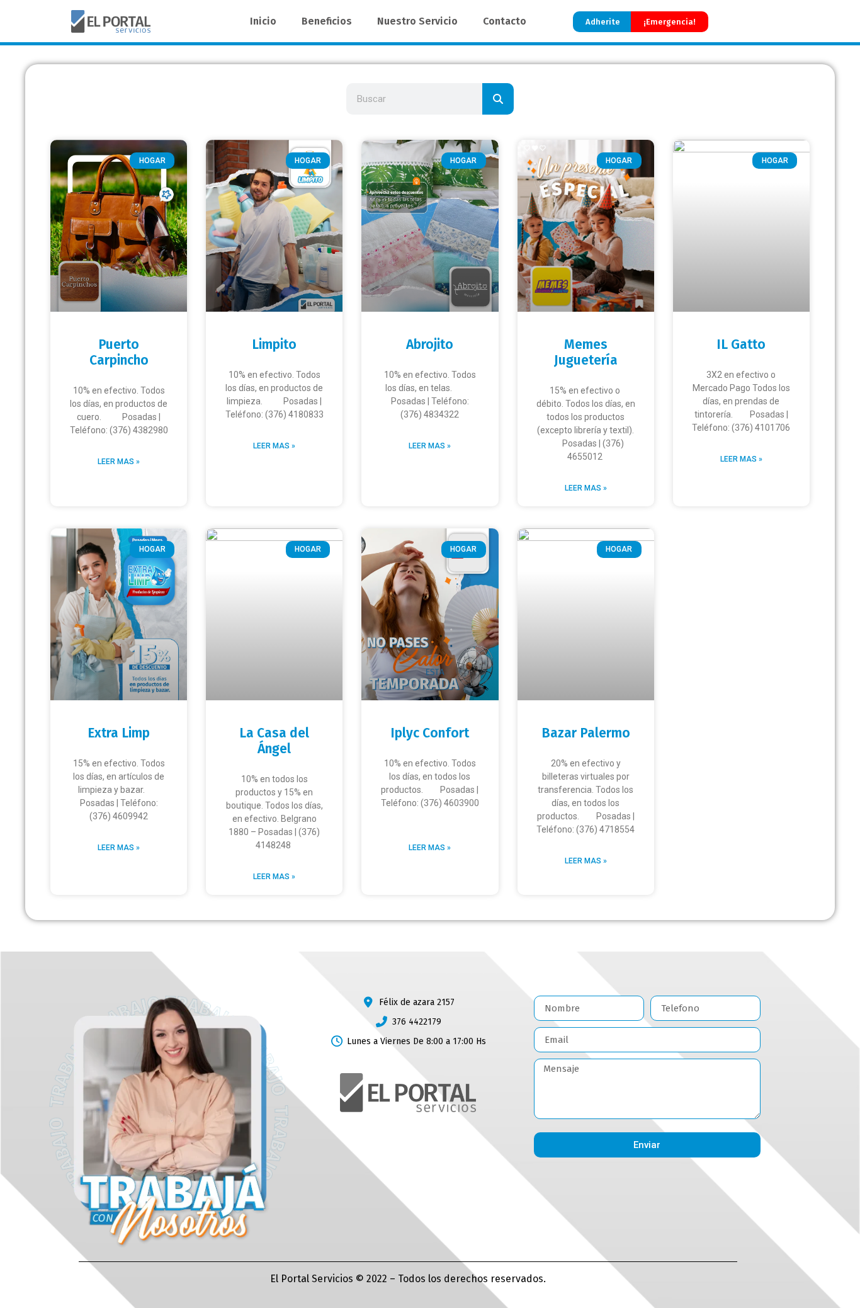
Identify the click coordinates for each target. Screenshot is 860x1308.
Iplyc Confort (429, 733)
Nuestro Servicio (417, 21)
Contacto (504, 21)
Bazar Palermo (585, 733)
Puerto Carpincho (119, 352)
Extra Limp (119, 733)
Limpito (274, 344)
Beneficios (327, 21)
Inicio (263, 21)
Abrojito (429, 344)
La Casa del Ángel (274, 741)
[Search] (498, 99)
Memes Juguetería (586, 352)
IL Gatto (741, 344)
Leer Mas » (119, 461)
